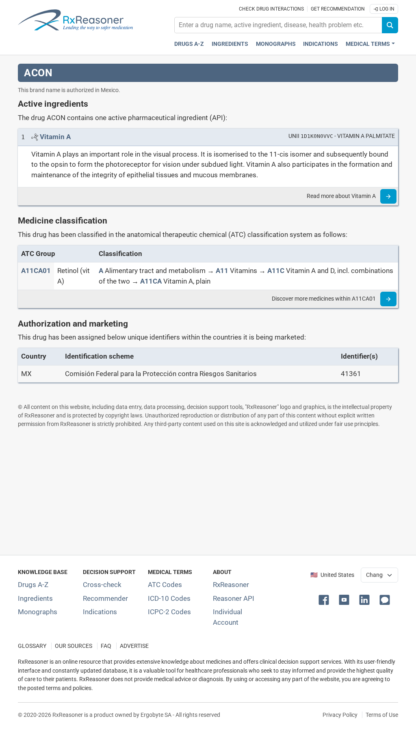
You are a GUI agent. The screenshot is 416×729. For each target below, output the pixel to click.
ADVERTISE (134, 646)
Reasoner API (233, 598)
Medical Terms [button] (368, 44)
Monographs (276, 44)
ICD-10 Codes (169, 598)
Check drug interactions (271, 9)
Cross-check (102, 585)
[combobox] (278, 25)
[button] (325, 599)
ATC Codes (165, 585)
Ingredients (230, 44)
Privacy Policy (340, 715)
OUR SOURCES (73, 646)
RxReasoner (231, 585)
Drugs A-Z (189, 44)
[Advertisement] (208, 491)
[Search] (390, 25)
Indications (320, 44)
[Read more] (388, 196)
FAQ (106, 646)
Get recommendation (338, 9)
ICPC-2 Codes (169, 612)
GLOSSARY (32, 646)
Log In (386, 9)
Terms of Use (382, 715)
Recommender (105, 598)
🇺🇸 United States (332, 575)
